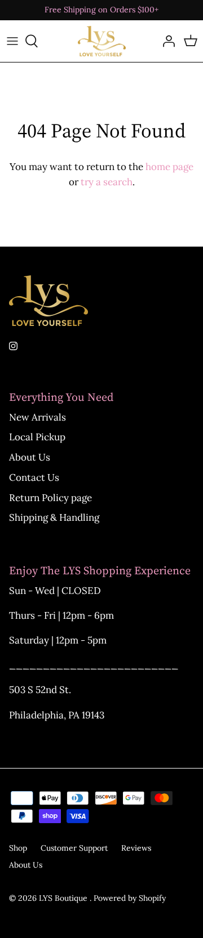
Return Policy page (50, 498)
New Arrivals (37, 417)
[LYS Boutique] (102, 41)
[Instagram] (13, 346)
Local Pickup (37, 437)
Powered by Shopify (130, 898)
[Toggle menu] (12, 41)
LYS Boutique (64, 898)
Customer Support (74, 848)
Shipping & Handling (54, 517)
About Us (29, 457)
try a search (107, 182)
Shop (18, 848)
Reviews (136, 848)
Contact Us (34, 477)
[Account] (165, 41)
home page (169, 166)
